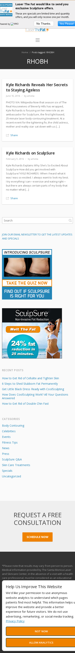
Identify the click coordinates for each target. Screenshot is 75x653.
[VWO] (15, 24)
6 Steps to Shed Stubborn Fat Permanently (30, 384)
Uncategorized (11, 476)
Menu (38, 42)
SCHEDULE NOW (37, 537)
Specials (7, 471)
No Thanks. (43, 23)
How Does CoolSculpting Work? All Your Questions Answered (35, 396)
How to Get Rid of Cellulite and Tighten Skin (30, 378)
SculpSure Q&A (12, 459)
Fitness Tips (10, 442)
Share (14, 135)
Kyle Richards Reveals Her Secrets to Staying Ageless (37, 87)
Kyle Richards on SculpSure (30, 153)
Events (6, 437)
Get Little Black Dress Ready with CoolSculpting (33, 389)
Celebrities (9, 431)
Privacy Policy (15, 621)
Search (70, 220)
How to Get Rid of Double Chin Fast (25, 403)
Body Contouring (13, 425)
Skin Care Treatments (16, 465)
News (5, 448)
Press (5, 454)
